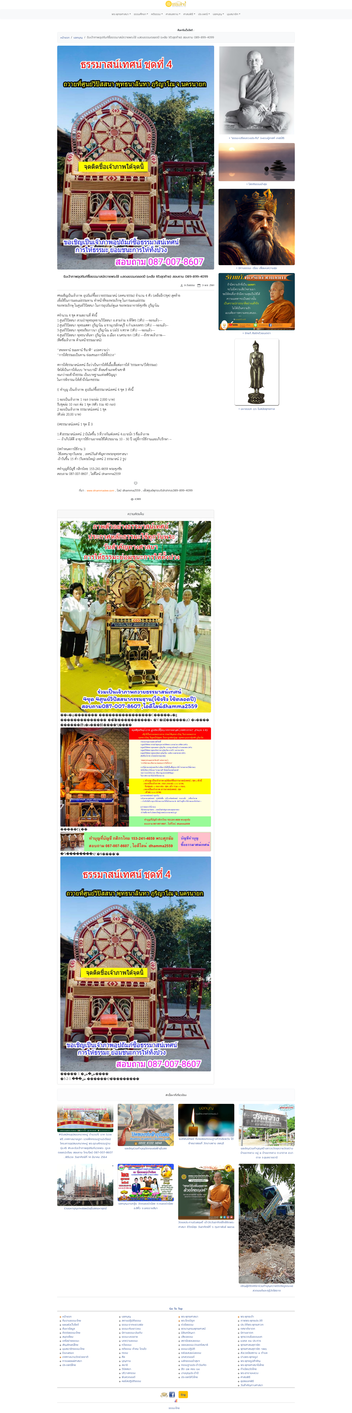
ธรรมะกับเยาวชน (131, 1328)
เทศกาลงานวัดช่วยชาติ (75, 1357)
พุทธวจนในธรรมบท (251, 1337)
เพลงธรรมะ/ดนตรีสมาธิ (194, 1345)
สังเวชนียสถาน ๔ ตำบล (254, 1353)
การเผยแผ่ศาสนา (72, 1361)
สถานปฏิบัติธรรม (131, 1320)
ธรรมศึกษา (140, 14)
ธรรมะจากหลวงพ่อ (132, 1324)
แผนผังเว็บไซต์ (70, 1324)
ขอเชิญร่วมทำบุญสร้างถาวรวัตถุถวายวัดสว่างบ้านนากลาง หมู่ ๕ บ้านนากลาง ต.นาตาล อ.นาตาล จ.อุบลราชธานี (267, 1152)
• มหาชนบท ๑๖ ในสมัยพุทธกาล (257, 409)
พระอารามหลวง (249, 1373)
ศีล (123, 1357)
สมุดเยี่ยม (67, 1337)
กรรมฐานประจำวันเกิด (193, 1365)
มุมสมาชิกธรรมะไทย (73, 1349)
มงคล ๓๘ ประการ (251, 1341)
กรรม (125, 1353)
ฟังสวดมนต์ (128, 1377)
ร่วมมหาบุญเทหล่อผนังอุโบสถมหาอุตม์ (85, 1208)
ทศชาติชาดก (248, 1328)
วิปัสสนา (126, 1369)
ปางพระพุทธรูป (249, 1357)
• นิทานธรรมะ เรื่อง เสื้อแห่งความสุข (256, 268)
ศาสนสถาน (172, 14)
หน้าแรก (64, 37)
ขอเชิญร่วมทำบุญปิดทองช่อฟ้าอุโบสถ (146, 1148)
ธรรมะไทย (174, 1408)
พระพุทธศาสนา (120, 14)
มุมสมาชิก (232, 14)
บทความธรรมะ (130, 1341)
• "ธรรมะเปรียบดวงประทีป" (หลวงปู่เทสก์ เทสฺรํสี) (256, 138)
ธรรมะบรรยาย (130, 1337)
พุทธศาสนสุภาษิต (250, 1345)
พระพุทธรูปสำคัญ (251, 1361)
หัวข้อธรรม (187, 1324)
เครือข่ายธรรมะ (70, 1341)
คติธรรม (156, 14)
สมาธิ (125, 1365)
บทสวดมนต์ (188, 1357)
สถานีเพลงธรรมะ (190, 1341)
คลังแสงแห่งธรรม (191, 1353)
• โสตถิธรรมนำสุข (257, 184)
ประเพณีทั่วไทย (189, 1377)
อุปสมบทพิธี (247, 1381)
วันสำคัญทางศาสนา (252, 1385)
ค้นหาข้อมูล (68, 1328)
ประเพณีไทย (69, 1365)
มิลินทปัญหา (188, 1333)
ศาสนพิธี (188, 14)
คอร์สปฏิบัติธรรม (131, 1381)
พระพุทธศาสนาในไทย (252, 1365)
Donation (68, 1353)
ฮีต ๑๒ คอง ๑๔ (190, 1369)
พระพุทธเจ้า (247, 1316)
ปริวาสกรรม (128, 1373)
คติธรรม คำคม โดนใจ (134, 1349)
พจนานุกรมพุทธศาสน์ (193, 1328)
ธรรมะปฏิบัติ (188, 1349)
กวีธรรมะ (127, 1345)
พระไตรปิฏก (188, 1320)
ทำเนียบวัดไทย (249, 1369)
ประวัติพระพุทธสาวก (252, 1324)
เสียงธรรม (187, 1337)
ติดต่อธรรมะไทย (71, 1333)
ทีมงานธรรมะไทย (71, 1320)
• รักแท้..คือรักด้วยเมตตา (257, 333)
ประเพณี (203, 14)
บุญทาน (126, 1361)
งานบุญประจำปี (190, 1373)
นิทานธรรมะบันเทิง (132, 1333)
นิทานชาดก (247, 1333)
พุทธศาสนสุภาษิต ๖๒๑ (254, 1349)
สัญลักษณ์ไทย (70, 1345)
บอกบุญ (217, 14)
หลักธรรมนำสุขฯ (190, 1361)
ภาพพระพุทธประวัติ (252, 1320)
